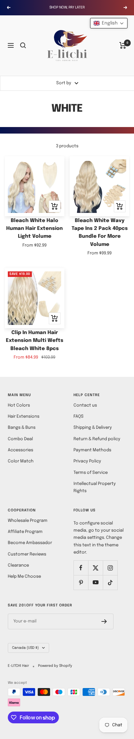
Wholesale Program (27, 521)
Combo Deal (20, 439)
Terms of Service (91, 473)
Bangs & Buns (21, 428)
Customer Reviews (27, 554)
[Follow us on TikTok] (110, 582)
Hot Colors (19, 405)
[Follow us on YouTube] (95, 582)
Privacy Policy (87, 461)
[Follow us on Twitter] (95, 567)
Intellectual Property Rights (95, 487)
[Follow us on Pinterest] (81, 582)
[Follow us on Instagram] (110, 567)
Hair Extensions (23, 416)
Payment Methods (92, 450)
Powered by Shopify (55, 666)
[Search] (23, 45)
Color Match (21, 461)
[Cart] (122, 45)
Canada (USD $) (25, 648)
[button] (108, 23)
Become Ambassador (30, 543)
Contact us (85, 405)
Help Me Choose (24, 576)
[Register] (104, 621)
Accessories (20, 450)
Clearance (18, 565)
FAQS (79, 416)
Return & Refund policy (97, 439)
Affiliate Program (25, 532)
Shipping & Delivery (93, 428)
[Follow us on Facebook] (81, 567)
